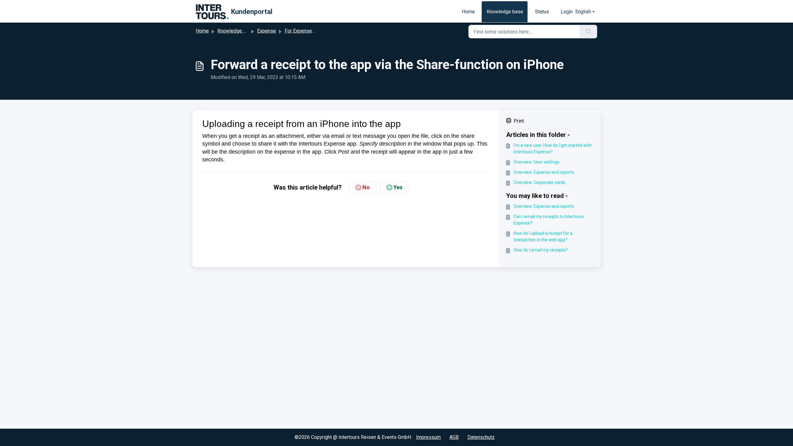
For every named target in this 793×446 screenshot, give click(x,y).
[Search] (588, 31)
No (366, 187)
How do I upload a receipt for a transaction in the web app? (543, 236)
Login (567, 12)
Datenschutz (481, 437)
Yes (397, 187)
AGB (454, 437)
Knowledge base (505, 12)
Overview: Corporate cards (539, 182)
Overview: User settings (536, 162)
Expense (266, 31)
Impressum (428, 437)
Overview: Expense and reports (544, 172)
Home (468, 12)
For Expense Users (305, 31)
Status (542, 12)
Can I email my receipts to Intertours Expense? (549, 219)
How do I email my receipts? (541, 249)
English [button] (583, 12)
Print (519, 121)
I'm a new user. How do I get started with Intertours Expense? (553, 148)
